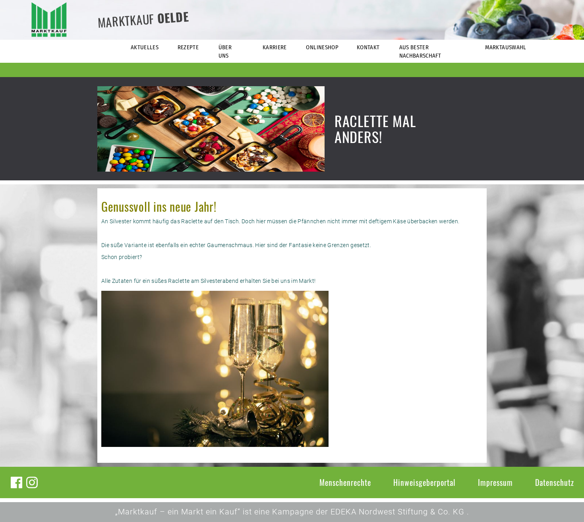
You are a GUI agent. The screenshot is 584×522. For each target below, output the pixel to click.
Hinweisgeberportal (424, 482)
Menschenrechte (345, 482)
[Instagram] (32, 482)
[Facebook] (16, 482)
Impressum (495, 482)
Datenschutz (554, 482)
